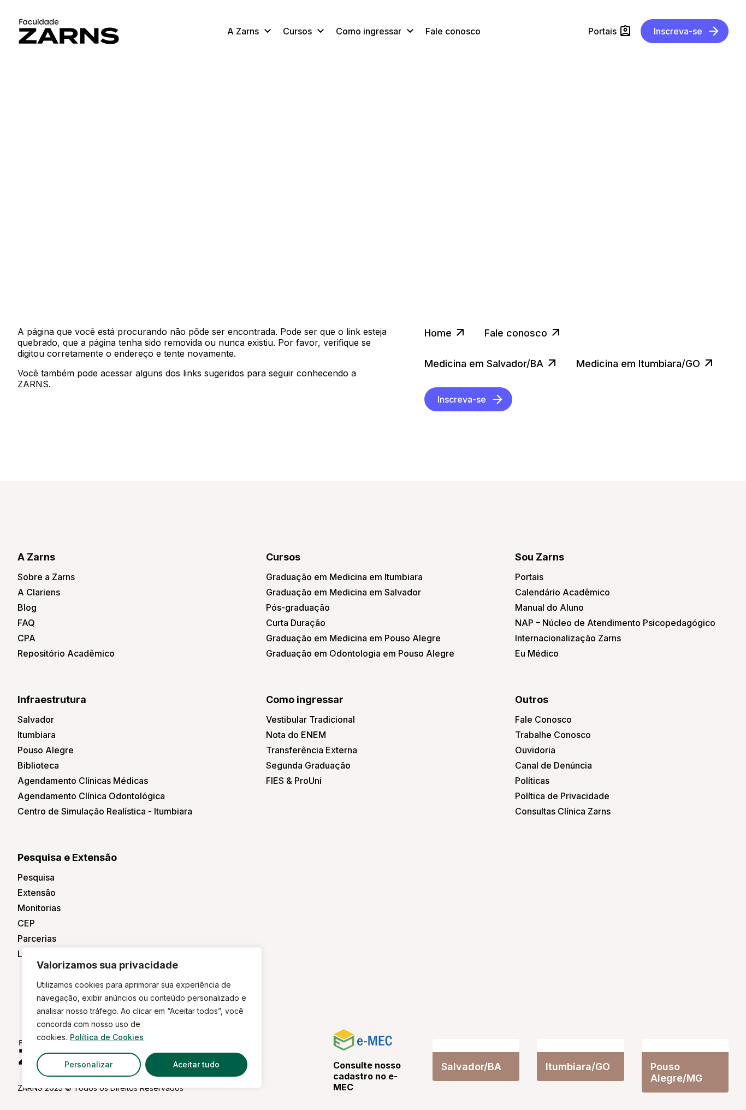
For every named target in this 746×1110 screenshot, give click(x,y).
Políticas (532, 780)
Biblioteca (38, 765)
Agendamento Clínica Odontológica (91, 795)
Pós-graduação (298, 607)
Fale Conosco (543, 719)
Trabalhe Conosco (553, 734)
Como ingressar (305, 699)
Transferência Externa (311, 750)
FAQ (26, 622)
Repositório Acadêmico (66, 653)
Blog (27, 607)
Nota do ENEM (296, 734)
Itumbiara (36, 734)
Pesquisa (36, 877)
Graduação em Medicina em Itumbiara (344, 576)
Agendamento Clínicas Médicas (82, 780)
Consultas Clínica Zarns (563, 811)
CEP (26, 923)
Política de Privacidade (562, 795)
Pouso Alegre (45, 750)
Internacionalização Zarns (568, 638)
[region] (142, 1017)
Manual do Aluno (549, 607)
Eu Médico (537, 653)
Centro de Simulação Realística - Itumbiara (104, 811)
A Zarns (36, 557)
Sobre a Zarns (46, 576)
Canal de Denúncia (553, 765)
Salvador (35, 719)
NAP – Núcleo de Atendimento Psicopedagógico (615, 622)
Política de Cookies (107, 1037)
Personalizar (88, 1064)
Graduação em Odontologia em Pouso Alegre (360, 653)
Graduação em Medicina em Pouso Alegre (353, 638)
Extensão (36, 892)
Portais (529, 576)
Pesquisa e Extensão (67, 857)
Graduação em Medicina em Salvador (343, 592)
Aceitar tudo (196, 1064)
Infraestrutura (51, 699)
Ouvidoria (535, 750)
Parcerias (36, 938)
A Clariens (38, 592)
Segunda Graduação (308, 765)
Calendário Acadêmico (562, 592)
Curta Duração (295, 622)
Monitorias (39, 907)
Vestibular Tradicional (310, 719)
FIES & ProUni (294, 780)
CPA (26, 638)
